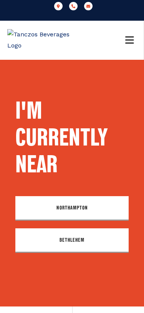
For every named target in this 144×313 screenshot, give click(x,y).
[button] (72, 208)
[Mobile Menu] (131, 40)
